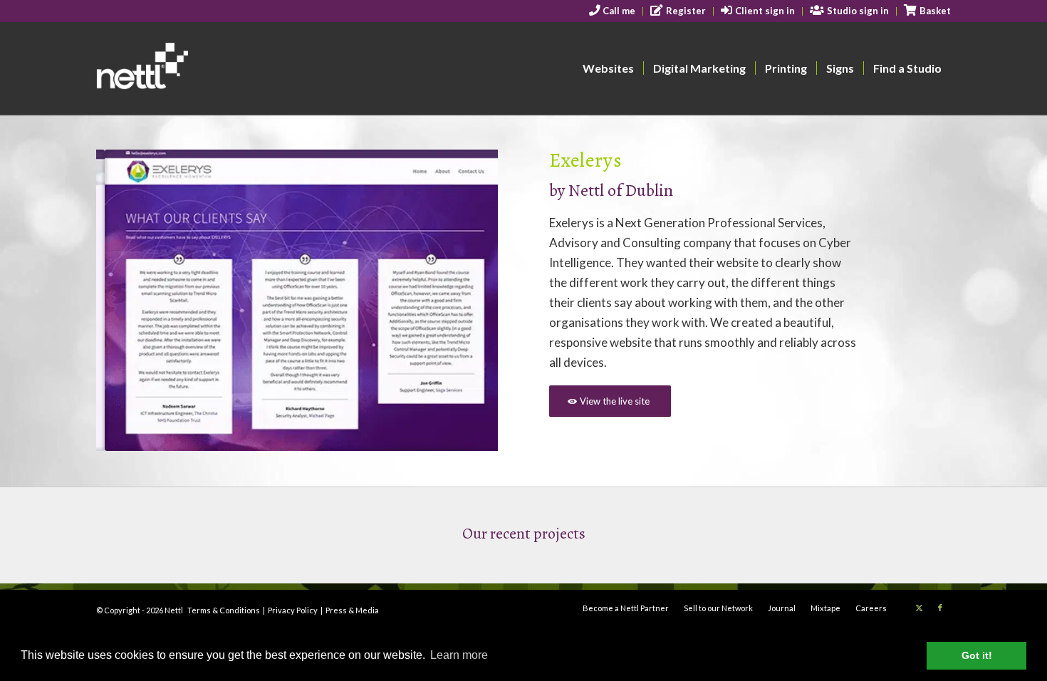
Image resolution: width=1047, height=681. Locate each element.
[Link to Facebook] (940, 607)
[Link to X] (918, 607)
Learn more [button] (459, 655)
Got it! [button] (977, 655)
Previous (128, 300)
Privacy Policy (293, 610)
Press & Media (352, 610)
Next (465, 300)
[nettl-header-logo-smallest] (197, 68)
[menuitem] (613, 11)
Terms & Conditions (223, 610)
